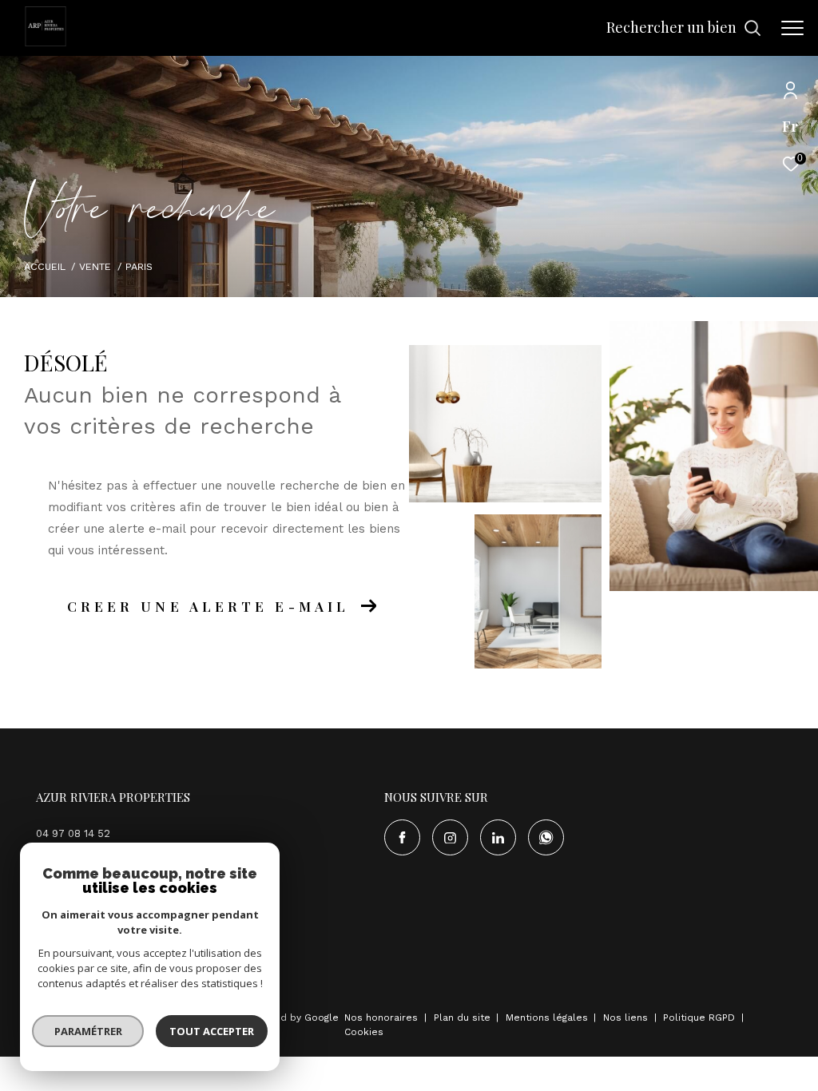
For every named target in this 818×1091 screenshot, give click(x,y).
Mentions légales (548, 1017)
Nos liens (627, 1017)
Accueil (45, 266)
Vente (95, 266)
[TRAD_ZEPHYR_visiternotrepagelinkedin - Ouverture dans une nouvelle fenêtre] (498, 837)
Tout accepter (211, 1031)
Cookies (363, 1032)
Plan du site (464, 1017)
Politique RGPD (699, 1017)
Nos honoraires (381, 1017)
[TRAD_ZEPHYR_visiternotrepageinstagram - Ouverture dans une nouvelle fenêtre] (450, 837)
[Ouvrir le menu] (792, 28)
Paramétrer (88, 1031)
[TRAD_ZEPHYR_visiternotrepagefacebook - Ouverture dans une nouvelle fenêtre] (402, 837)
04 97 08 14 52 (73, 833)
